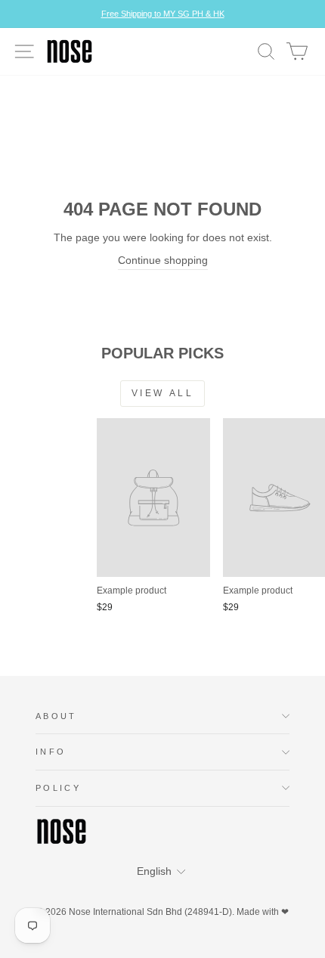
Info (51, 751)
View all (163, 393)
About (56, 716)
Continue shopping (163, 260)
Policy (58, 787)
